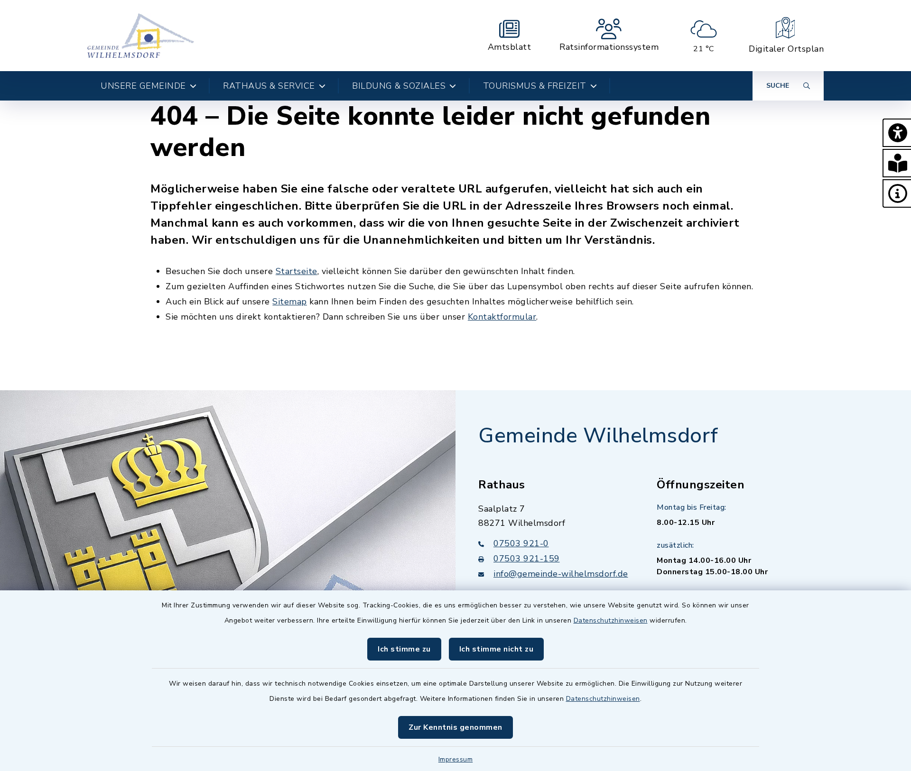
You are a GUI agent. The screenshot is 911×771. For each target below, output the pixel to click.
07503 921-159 (526, 558)
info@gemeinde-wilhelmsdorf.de (560, 573)
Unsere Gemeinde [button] (143, 86)
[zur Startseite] (140, 35)
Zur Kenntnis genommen (455, 727)
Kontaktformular (502, 316)
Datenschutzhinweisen (611, 620)
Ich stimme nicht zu (496, 649)
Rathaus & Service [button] (269, 86)
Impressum (455, 759)
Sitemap (289, 301)
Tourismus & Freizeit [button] (534, 86)
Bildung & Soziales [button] (399, 86)
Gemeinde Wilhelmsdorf (598, 436)
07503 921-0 (521, 543)
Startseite (296, 271)
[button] (897, 133)
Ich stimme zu (404, 649)
